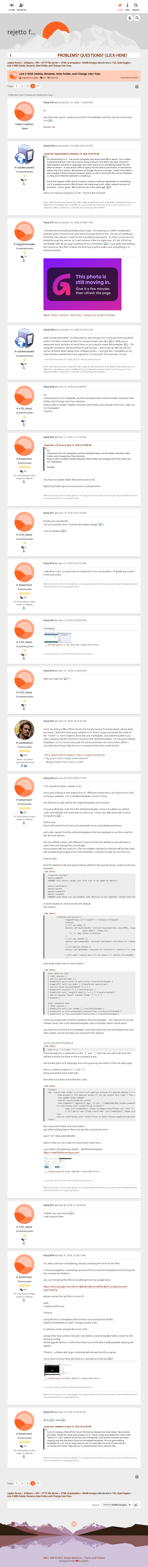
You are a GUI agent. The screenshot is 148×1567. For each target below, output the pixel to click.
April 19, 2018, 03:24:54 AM (64, 620)
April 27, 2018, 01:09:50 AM (64, 670)
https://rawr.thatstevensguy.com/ (61, 1152)
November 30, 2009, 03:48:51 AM (68, 222)
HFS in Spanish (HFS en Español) (60, 755)
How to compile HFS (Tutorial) (91, 755)
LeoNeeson (26, 742)
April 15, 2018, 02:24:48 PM (64, 386)
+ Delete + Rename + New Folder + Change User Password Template (79, 315)
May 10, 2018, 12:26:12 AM (64, 1255)
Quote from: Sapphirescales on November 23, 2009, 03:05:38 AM (71, 154)
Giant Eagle (123, 62)
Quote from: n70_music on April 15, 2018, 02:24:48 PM (67, 445)
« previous (125, 77)
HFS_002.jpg (53, 645)
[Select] (52, 871)
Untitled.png (53, 1171)
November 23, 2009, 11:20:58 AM (68, 102)
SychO (85, 1560)
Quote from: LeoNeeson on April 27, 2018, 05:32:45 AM (67, 1426)
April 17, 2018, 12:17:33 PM (64, 437)
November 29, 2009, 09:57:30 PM (68, 145)
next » (135, 77)
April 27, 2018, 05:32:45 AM (64, 721)
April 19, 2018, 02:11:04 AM (64, 512)
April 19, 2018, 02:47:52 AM (64, 563)
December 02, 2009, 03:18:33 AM (68, 329)
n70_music (25, 408)
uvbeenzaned (25, 167)
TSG (114, 62)
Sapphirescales (30, 77)
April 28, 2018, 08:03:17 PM (64, 778)
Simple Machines (73, 1557)
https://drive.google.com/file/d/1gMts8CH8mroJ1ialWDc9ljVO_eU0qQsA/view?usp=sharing (85, 1288)
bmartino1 (25, 458)
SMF (45, 1557)
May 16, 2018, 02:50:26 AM (64, 1412)
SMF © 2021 (56, 1557)
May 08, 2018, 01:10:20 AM (64, 1205)
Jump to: (96, 1505)
